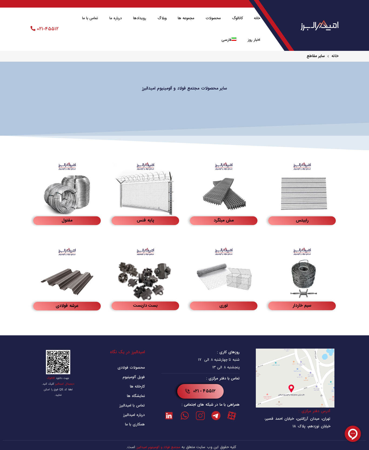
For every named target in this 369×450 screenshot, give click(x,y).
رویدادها (139, 18)
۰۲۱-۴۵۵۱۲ (47, 29)
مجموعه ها (186, 18)
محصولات (213, 18)
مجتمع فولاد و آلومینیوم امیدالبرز (158, 447)
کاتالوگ (237, 18)
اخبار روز (254, 40)
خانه (257, 18)
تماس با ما (90, 18)
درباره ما (115, 18)
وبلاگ (162, 18)
